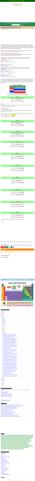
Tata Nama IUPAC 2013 (4, 448)
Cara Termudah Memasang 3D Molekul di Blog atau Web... (10, 345)
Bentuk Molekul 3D (15, 435)
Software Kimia (22, 447)
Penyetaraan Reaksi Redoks (4, 444)
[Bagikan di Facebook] (5, 247)
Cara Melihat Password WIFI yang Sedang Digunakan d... (10, 339)
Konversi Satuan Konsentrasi (27, 440)
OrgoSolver (2, 466)
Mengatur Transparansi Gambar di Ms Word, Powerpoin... (10, 363)
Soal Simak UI (12, 447)
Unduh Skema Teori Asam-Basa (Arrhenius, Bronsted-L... (10, 359)
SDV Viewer (2, 472)
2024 (2, 314)
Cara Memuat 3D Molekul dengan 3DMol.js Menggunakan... (10, 346)
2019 (2, 379)
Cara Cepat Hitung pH (4, 436)
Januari (4, 333)
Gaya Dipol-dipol (31, 436)
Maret (3, 330)
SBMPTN (23, 444)
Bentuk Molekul (10, 435)
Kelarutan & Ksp (28, 439)
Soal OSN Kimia (8, 447)
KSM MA (19, 439)
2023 (2, 315)
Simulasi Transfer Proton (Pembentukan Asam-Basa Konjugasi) (9, 252)
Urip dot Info (13, 480)
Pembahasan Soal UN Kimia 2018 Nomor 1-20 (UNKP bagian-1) (9, 407)
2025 (2, 312)
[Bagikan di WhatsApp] (7, 247)
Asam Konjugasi (14, 245)
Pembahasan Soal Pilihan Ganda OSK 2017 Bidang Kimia (8, 412)
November (4, 320)
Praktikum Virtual (16, 444)
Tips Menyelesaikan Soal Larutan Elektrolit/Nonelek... (9, 371)
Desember (4, 319)
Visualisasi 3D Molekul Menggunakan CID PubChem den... (10, 366)
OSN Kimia (9, 443)
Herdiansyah (22, 480)
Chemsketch (8, 436)
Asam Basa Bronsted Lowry (8, 245)
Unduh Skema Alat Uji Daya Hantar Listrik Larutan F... (9, 370)
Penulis (28, 23)
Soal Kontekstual (3, 447)
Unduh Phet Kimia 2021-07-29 (4, 461)
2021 (2, 318)
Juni (3, 326)
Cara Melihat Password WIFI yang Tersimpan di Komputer (10, 341)
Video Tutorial (24, 23)
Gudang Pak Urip (3, 454)
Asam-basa (2, 435)
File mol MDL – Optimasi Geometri (5, 462)
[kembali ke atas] (34, 480)
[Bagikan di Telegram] (11, 247)
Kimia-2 (11, 440)
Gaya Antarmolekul (25, 436)
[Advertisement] (17, 15)
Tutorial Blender (16, 448)
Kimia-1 (8, 440)
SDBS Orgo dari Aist (3, 465)
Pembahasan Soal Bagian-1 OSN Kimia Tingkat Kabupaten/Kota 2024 (10, 415)
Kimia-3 (13, 440)
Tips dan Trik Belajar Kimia (4, 392)
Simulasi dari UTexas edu (4, 459)
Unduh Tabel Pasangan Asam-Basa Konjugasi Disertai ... (10, 349)
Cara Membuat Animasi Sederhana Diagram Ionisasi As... (10, 360)
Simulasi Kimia (19, 23)
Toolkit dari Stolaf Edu (4, 460)
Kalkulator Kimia (13, 23)
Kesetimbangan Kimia (4, 440)
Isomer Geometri (7, 439)
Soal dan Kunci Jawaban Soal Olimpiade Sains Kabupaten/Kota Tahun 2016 (10, 406)
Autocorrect (6, 435)
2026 (2, 311)
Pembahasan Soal (17, 443)
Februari (4, 331)
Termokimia (9, 448)
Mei (3, 327)
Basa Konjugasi (19, 245)
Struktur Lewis (26, 447)
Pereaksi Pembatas (11, 444)
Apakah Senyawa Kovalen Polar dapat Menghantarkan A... (10, 364)
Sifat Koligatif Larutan (27, 444)
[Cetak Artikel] (14, 247)
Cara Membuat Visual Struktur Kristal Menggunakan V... (9, 335)
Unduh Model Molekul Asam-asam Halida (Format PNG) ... (10, 353)
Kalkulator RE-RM (23, 439)
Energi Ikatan (16, 436)
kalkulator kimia (20, 448)
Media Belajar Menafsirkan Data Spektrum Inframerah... (10, 367)
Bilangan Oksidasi (20, 435)
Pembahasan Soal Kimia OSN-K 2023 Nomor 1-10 (7, 411)
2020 (2, 378)
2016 (2, 383)
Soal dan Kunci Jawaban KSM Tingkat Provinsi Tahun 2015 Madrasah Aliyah (10, 416)
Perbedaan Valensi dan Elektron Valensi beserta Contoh (10, 374)
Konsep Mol (21, 440)
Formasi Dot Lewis (20, 436)
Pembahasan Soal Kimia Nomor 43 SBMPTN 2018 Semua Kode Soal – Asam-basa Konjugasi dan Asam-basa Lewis (16, 251)
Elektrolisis (12, 436)
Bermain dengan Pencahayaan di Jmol (7, 352)
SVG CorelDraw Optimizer (4, 473)
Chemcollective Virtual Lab (4, 468)
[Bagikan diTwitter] (9, 247)
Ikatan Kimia (2, 439)
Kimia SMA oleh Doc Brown (4, 467)
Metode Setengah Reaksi (4, 443)
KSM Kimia (16, 439)
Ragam (20, 444)
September (4, 323)
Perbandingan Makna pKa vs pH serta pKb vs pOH (9, 355)
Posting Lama (32, 279)
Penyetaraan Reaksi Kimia (24, 443)
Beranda (18, 279)
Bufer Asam (28, 435)
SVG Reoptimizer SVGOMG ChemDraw (6, 474)
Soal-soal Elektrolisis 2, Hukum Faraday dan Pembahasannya (9, 408)
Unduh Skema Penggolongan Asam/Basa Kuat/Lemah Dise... (10, 356)
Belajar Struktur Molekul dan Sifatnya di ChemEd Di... (9, 338)
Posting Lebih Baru (4, 279)
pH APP (2, 455)
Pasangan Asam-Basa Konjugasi (26, 245)
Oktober (4, 322)
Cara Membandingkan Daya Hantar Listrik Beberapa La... (10, 342)
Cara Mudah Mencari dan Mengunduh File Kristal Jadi (9, 334)
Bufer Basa (32, 435)
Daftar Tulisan (8, 23)
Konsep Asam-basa (17, 440)
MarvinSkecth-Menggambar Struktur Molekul (6, 396)
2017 (2, 382)
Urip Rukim (5, 244)
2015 (2, 385)
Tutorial (12, 448)
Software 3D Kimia (17, 447)
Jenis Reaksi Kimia (12, 439)
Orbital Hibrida (13, 443)
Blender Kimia (25, 435)
